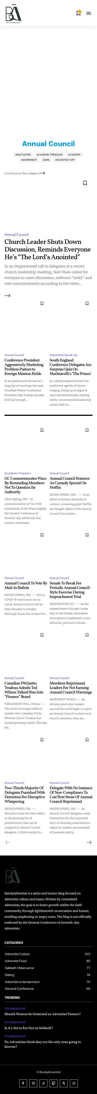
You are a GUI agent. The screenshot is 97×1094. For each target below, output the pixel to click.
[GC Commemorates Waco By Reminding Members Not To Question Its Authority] (26, 446)
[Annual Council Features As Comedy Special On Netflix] (71, 446)
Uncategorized (15, 1008)
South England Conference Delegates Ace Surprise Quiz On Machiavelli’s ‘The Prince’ (70, 367)
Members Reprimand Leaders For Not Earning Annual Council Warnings (71, 688)
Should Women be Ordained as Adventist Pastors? (43, 1014)
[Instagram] (33, 1083)
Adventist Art (65, 159)
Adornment (29, 159)
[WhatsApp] (74, 1083)
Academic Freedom (49, 154)
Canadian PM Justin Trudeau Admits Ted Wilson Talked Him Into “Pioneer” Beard (24, 690)
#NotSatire (23, 154)
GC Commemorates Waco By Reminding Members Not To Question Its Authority (25, 485)
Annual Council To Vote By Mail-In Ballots (26, 586)
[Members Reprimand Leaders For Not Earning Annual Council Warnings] (71, 651)
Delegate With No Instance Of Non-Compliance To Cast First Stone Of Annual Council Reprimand (71, 794)
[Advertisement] (48, 77)
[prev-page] (8, 842)
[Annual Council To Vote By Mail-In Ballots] (26, 551)
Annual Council (16, 234)
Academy (74, 154)
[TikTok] (43, 1083)
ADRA (46, 159)
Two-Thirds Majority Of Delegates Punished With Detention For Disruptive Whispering (25, 794)
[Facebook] (23, 1083)
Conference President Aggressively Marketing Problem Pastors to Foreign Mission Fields (24, 367)
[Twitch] (54, 1083)
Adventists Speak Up (63, 355)
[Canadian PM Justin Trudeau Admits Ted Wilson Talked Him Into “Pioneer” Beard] (26, 651)
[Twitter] (64, 1083)
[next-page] (88, 842)
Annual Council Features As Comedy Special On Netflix (69, 483)
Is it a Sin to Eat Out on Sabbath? (29, 1028)
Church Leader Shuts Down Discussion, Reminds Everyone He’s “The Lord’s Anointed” (48, 249)
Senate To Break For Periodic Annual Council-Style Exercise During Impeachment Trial (70, 590)
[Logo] (14, 13)
